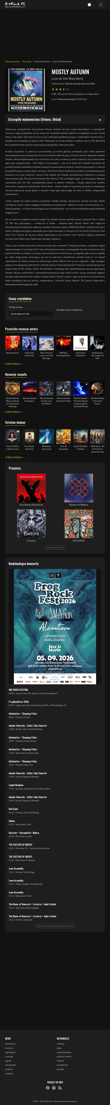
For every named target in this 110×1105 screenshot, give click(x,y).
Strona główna (12, 61)
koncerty (9, 1048)
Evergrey (31, 540)
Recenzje (26, 61)
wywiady (9, 1073)
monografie (10, 1065)
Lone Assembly (16, 868)
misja (59, 1048)
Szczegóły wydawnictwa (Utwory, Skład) (34, 119)
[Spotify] (54, 1087)
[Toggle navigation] (101, 5)
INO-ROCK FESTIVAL (18, 689)
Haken (12, 821)
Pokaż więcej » (13, 364)
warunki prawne (64, 1052)
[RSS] (60, 1087)
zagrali (8, 1061)
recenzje (9, 1056)
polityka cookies (64, 1056)
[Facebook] (47, 1087)
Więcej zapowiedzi (55, 547)
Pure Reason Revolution (31, 505)
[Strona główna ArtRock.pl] (15, 4)
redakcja (60, 1044)
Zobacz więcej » (14, 457)
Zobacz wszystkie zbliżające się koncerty (55, 926)
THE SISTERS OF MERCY (20, 844)
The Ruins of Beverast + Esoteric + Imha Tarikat (32, 904)
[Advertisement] (55, 33)
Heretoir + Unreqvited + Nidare (24, 833)
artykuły (9, 1069)
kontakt (60, 1069)
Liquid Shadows (16, 785)
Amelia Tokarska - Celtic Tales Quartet (28, 725)
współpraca (62, 1065)
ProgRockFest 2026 (19, 701)
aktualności (10, 1044)
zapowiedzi (10, 1052)
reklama (60, 1061)
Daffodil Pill (79, 540)
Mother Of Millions (78, 505)
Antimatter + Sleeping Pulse (23, 713)
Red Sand (13, 809)
